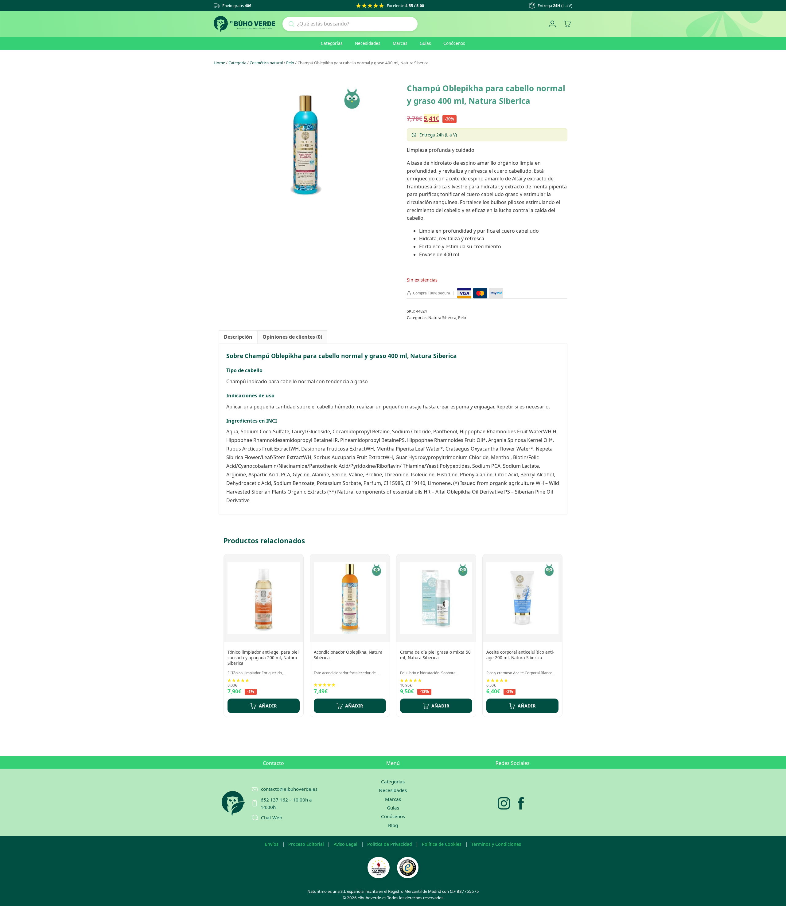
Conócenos (454, 43)
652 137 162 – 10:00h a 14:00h (286, 803)
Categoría (237, 62)
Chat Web (271, 817)
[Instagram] (504, 803)
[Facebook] (521, 803)
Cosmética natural (266, 62)
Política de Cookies (441, 844)
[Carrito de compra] (567, 24)
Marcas (400, 43)
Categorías (332, 43)
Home (219, 62)
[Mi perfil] (552, 24)
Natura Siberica (442, 317)
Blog (393, 825)
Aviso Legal (345, 844)
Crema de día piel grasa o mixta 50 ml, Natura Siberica (435, 654)
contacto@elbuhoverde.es (289, 789)
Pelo (290, 62)
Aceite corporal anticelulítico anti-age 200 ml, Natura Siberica (520, 654)
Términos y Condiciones (496, 844)
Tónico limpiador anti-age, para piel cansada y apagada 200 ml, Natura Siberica (263, 657)
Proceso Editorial (306, 844)
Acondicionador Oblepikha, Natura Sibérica (348, 654)
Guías (425, 43)
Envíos (271, 844)
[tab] (238, 337)
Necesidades (367, 43)
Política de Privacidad (389, 844)
